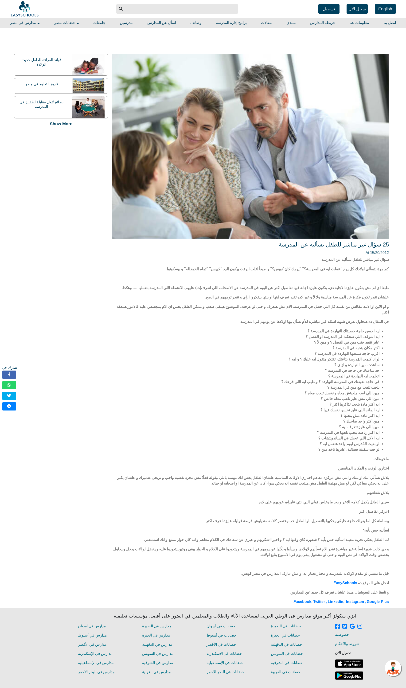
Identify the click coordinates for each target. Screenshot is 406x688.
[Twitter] (9, 396)
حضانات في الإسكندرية (224, 654)
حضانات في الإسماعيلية (225, 663)
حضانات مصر (65, 23)
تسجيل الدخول (329, 10)
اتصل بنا (390, 23)
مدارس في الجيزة (156, 635)
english (385, 9)
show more (61, 123)
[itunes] (349, 663)
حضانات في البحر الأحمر (225, 672)
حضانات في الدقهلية (286, 644)
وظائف (195, 23)
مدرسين (126, 23)
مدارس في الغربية (156, 672)
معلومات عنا (359, 23)
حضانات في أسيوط (221, 635)
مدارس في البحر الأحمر (96, 672)
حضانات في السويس (287, 654)
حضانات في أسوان (221, 626)
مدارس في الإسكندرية (95, 654)
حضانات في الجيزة (285, 635)
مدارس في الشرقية (157, 663)
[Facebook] (9, 375)
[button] (121, 9)
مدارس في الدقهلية (157, 644)
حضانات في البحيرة (286, 626)
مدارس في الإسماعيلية (96, 663)
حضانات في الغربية (286, 672)
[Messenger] (9, 406)
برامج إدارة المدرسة (231, 23)
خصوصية (342, 635)
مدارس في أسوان (92, 626)
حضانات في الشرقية (287, 663)
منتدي (291, 23)
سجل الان (357, 9)
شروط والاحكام (347, 644)
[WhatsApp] (9, 385)
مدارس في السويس (157, 654)
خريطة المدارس (322, 23)
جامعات (99, 23)
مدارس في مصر (23, 23)
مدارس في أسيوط (92, 635)
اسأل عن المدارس (161, 23)
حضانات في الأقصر (221, 644)
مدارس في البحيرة (156, 626)
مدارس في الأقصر (92, 644)
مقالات (266, 23)
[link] (337, 626)
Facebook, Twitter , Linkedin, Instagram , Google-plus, (340, 602)
